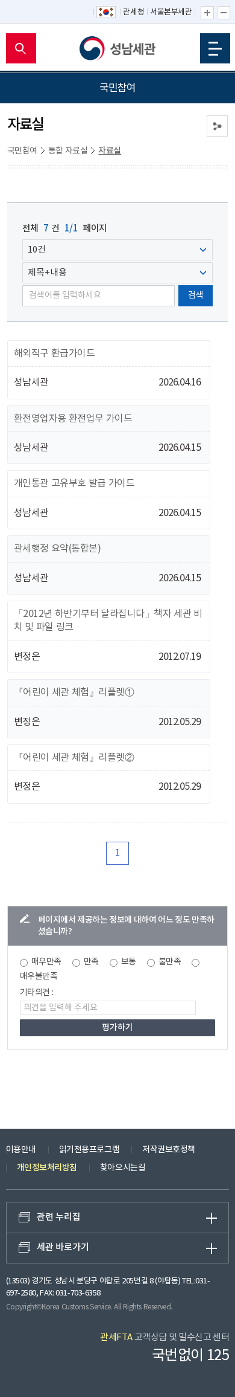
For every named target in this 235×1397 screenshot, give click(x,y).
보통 (128, 962)
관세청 (133, 12)
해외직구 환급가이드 (54, 353)
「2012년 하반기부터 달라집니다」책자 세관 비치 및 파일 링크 (108, 620)
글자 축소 (223, 12)
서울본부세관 (171, 12)
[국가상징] (106, 12)
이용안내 (21, 1150)
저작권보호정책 (168, 1150)
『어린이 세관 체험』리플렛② (74, 757)
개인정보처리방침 (47, 1168)
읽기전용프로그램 (89, 1150)
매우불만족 (39, 976)
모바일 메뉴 (215, 48)
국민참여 (22, 151)
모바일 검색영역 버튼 (21, 48)
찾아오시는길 (122, 1168)
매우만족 (46, 962)
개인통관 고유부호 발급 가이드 (74, 483)
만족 (91, 962)
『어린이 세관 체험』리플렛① (74, 692)
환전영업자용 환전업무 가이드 (73, 418)
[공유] (217, 126)
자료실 (109, 151)
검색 (196, 295)
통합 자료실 (68, 151)
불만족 (169, 962)
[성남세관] (117, 48)
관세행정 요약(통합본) (57, 548)
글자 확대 (207, 12)
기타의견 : (37, 993)
